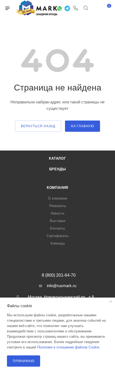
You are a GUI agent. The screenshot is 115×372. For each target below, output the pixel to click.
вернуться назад (38, 126)
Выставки (57, 221)
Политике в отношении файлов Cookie (68, 347)
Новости (57, 213)
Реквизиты (57, 206)
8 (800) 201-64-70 (59, 275)
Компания (57, 188)
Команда (58, 243)
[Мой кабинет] (95, 8)
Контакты (57, 228)
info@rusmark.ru (61, 285)
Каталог (57, 158)
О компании (57, 198)
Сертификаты (57, 236)
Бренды (57, 169)
